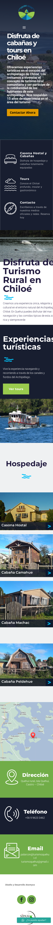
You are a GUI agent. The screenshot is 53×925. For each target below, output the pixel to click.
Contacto (27, 202)
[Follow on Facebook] (21, 899)
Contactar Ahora (22, 112)
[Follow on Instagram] (31, 899)
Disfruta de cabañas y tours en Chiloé (23, 46)
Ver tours (16, 389)
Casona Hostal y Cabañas (33, 154)
